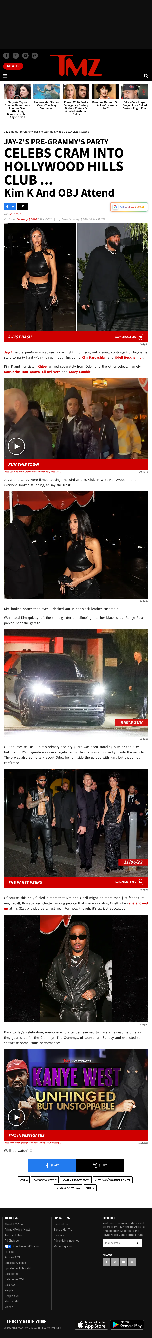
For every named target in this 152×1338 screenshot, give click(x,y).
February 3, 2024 (27, 219)
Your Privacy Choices (26, 1246)
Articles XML (13, 1257)
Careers (59, 1235)
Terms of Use (13, 1235)
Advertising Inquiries (66, 1240)
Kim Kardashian (44, 1179)
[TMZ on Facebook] (6, 56)
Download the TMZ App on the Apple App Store (91, 1325)
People (9, 1290)
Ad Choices (12, 1240)
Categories (12, 1273)
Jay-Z (24, 1179)
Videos (9, 1307)
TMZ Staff (14, 214)
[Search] (146, 75)
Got (13, 66)
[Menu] (5, 75)
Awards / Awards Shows (112, 1179)
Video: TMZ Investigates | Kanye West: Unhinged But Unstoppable (33, 1142)
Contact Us (61, 1224)
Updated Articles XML (18, 1268)
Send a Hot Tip (63, 1229)
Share (54, 1165)
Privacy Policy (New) (17, 1229)
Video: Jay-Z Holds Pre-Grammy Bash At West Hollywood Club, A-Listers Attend (33, 471)
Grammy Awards (68, 1188)
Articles (9, 1251)
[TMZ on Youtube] (25, 56)
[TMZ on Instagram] (35, 56)
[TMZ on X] (16, 56)
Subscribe (138, 1243)
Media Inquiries (63, 1246)
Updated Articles (15, 1262)
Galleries (10, 1284)
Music (90, 1188)
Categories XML (15, 1279)
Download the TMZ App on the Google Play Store (127, 1325)
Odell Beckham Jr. (75, 1179)
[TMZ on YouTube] (123, 1262)
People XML (12, 1296)
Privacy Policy (111, 1234)
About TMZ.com (15, 1224)
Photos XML (12, 1301)
